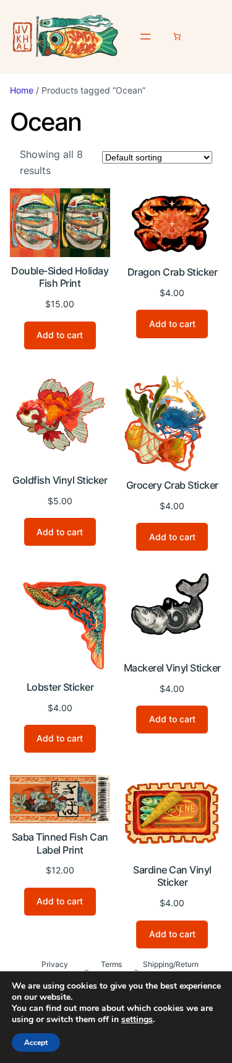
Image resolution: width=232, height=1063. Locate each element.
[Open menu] (145, 36)
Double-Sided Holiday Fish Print (59, 277)
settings (137, 1019)
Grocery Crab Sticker (172, 485)
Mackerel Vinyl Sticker (172, 668)
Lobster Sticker (60, 687)
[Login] (211, 37)
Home (21, 90)
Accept (36, 1043)
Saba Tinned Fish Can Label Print (60, 843)
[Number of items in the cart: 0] (177, 36)
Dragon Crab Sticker (172, 272)
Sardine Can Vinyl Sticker (172, 876)
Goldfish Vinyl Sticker (59, 480)
